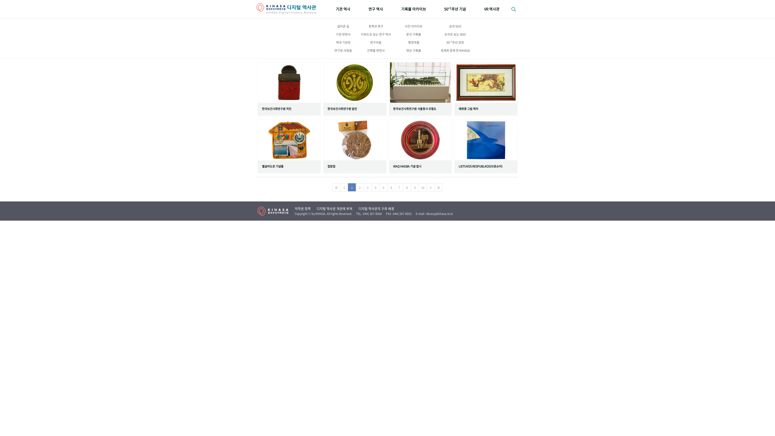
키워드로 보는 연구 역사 (376, 34)
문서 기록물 (413, 34)
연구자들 (375, 42)
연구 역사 (376, 9)
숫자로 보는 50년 (455, 34)
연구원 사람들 (343, 50)
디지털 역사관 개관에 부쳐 (334, 208)
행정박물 (413, 42)
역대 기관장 (343, 42)
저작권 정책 (303, 208)
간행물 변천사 (376, 50)
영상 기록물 (413, 50)
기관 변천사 (343, 34)
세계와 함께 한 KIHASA (455, 50)
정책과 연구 (376, 26)
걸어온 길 (343, 26)
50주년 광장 (455, 42)
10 (422, 188)
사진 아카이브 (413, 26)
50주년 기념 (455, 9)
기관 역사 (343, 9)
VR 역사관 (492, 9)
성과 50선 (455, 26)
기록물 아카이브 (413, 9)
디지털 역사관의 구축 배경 (376, 208)
